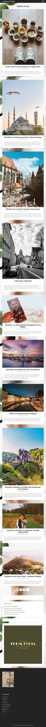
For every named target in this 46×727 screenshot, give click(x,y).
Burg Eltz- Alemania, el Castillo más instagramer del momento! (23, 488)
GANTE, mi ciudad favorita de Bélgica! (23, 413)
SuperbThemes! (31, 725)
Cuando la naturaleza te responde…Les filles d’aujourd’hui (23, 531)
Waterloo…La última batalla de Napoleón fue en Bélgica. (23, 326)
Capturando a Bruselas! (23, 281)
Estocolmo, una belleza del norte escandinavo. (23, 369)
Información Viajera (5, 704)
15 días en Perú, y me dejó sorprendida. (11, 606)
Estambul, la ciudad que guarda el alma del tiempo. (23, 137)
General (3, 700)
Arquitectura (4, 696)
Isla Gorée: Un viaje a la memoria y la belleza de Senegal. (14, 612)
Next (28, 589)
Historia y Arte (4, 702)
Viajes (3, 711)
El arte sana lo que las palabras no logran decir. (23, 67)
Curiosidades (4, 698)
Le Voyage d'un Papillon (8, 1)
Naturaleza (4, 708)
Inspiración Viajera (5, 706)
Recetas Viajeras (5, 709)
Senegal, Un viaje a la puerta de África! (11, 614)
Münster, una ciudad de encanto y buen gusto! (23, 209)
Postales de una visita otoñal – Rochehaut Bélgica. (23, 576)
